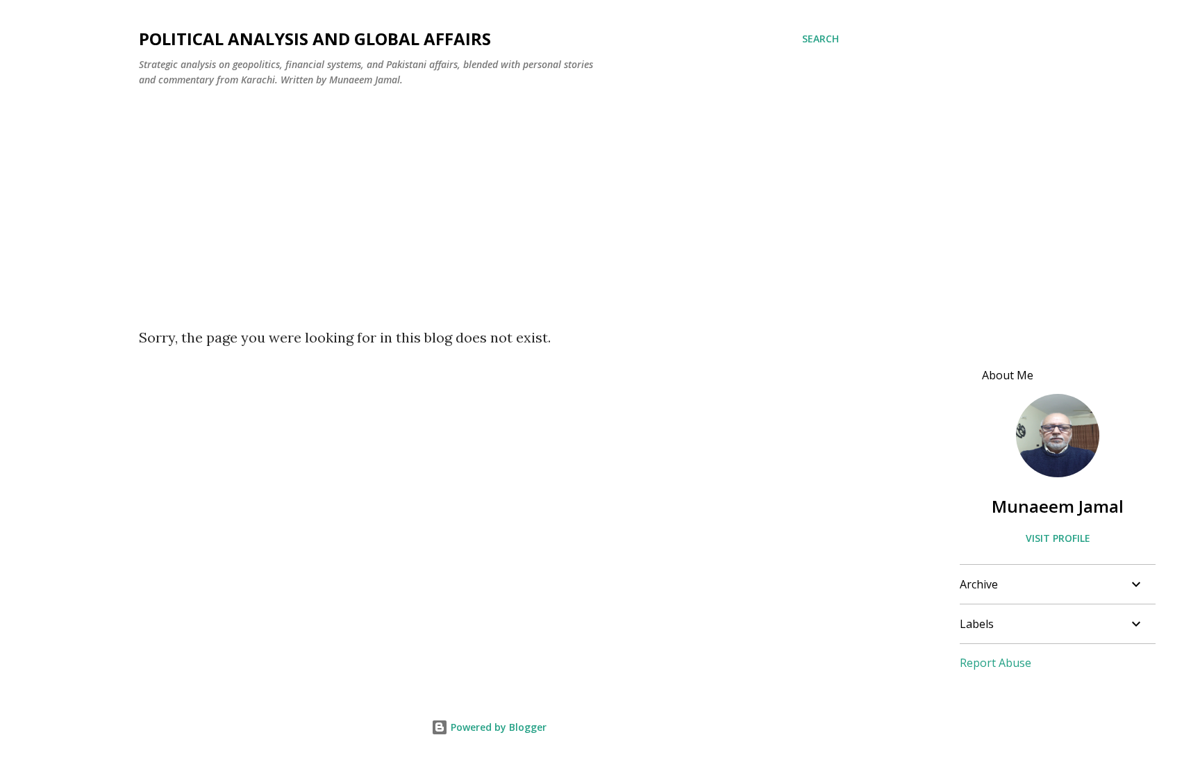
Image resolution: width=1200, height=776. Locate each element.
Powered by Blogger (497, 727)
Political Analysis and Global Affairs (315, 38)
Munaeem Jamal (1058, 506)
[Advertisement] (489, 202)
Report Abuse (995, 662)
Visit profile (1058, 538)
